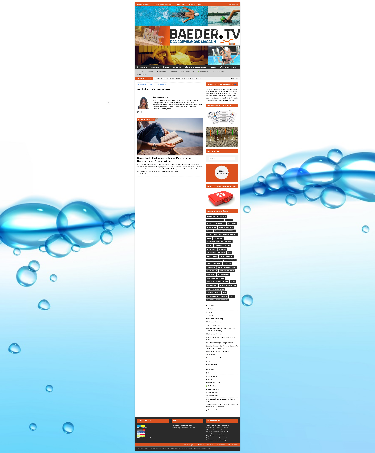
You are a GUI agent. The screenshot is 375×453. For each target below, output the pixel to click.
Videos (232, 296)
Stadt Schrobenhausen (228, 285)
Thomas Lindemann (213, 293)
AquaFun (223, 216)
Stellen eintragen (212, 392)
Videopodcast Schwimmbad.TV (217, 296)
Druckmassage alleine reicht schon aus (183, 428)
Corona (209, 231)
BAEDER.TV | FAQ (189, 445)
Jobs (214, 67)
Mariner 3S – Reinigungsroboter (215, 434)
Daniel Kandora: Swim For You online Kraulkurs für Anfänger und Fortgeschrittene (222, 347)
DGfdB (209, 238)
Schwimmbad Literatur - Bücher (217, 282)
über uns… (182, 4)
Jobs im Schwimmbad (226, 256)
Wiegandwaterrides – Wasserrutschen (217, 438)
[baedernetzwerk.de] (141, 426)
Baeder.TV (229, 220)
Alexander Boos (212, 216)
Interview (221, 253)
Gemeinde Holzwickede (222, 245)
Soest (233, 282)
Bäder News (232, 223)
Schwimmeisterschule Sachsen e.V (216, 430)
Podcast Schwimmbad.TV (214, 358)
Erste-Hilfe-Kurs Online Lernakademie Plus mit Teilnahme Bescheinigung (220, 330)
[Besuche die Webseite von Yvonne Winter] (138, 112)
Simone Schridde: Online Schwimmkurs (217, 426)
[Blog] (142, 428)
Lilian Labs (227, 263)
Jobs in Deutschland (214, 260)
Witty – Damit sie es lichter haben (215, 436)
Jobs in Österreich (229, 260)
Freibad (156, 67)
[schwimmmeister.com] (141, 432)
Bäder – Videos (211, 355)
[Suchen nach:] (222, 158)
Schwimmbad (211, 274)
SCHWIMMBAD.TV (231, 89)
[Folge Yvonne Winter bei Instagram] (140, 112)
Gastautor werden (143, 4)
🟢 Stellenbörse (203, 71)
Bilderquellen (234, 445)
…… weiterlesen (142, 173)
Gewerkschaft (142, 74)
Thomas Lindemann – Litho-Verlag (216, 440)
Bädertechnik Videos (226, 227)
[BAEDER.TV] (187, 64)
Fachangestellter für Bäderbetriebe (219, 242)
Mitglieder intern (229, 67)
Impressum (221, 445)
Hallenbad (142, 67)
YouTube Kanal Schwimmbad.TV (217, 300)
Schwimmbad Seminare (213, 322)
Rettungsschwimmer (227, 271)
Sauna (166, 67)
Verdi (224, 293)
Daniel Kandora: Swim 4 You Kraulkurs (217, 428)
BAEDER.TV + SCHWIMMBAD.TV (216, 223)
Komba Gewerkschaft (214, 263)
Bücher (174, 71)
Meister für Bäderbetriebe (227, 267)
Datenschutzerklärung (206, 445)
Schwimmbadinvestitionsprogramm (182, 426)
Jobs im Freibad (212, 256)
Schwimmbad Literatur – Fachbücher (217, 351)
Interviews (141, 71)
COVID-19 (218, 231)
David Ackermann (229, 231)
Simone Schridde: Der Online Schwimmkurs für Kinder (220, 338)
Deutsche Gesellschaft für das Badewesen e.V (222, 234)
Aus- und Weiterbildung (196, 67)
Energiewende (218, 238)
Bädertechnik (211, 227)
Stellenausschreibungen (215, 289)
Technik (178, 67)
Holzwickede (211, 253)
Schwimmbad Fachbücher (215, 278)
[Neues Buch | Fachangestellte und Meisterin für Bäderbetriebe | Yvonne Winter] (170, 136)
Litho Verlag (211, 267)
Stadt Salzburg (212, 285)
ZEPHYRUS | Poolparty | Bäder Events (217, 432)
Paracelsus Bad (212, 271)
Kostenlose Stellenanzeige (164, 4)
